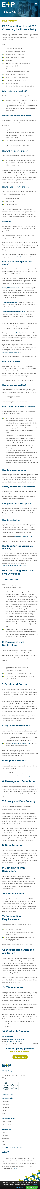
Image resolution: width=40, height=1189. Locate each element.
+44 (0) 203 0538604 (14, 1041)
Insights (4, 1113)
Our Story (5, 1102)
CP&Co (15, 1169)
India (3, 1141)
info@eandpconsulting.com (21, 743)
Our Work (5, 1110)
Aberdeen (5, 1139)
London (4, 1133)
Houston (5, 1136)
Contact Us (19, 1057)
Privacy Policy (7, 1071)
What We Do (6, 1105)
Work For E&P (6, 1122)
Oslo (3, 1144)
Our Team (5, 1107)
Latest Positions (7, 1124)
